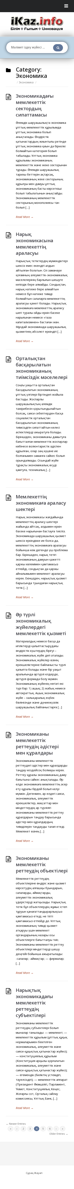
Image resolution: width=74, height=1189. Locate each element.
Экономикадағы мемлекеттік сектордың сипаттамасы (35, 105)
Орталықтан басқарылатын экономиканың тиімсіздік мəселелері (41, 367)
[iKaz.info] (37, 23)
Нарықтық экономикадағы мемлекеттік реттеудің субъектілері (34, 1002)
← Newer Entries (16, 1123)
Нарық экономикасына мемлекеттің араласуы (34, 243)
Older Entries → (58, 1133)
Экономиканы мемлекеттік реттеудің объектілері (42, 864)
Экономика (26, 82)
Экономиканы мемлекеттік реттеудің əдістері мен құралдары (37, 743)
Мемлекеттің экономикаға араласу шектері (41, 502)
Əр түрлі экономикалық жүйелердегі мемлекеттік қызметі (41, 623)
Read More (25, 217)
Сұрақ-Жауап (34, 1173)
